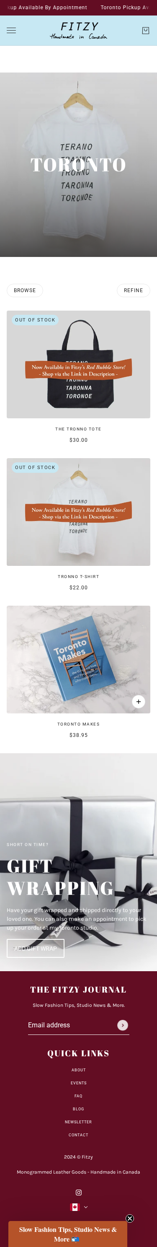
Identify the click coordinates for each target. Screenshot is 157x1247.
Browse (25, 290)
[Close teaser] (130, 1218)
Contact (78, 1135)
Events (79, 1083)
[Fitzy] (78, 30)
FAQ (78, 1096)
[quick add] (138, 701)
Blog (78, 1109)
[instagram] (78, 1192)
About (79, 1070)
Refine (133, 290)
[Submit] (122, 1025)
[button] (67, 1234)
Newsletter (78, 1122)
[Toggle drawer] (11, 30)
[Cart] (145, 30)
